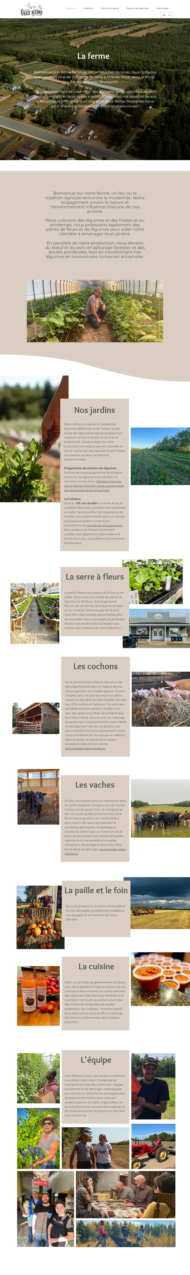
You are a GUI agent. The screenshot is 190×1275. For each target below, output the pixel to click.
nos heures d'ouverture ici (104, 525)
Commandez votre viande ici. (85, 748)
